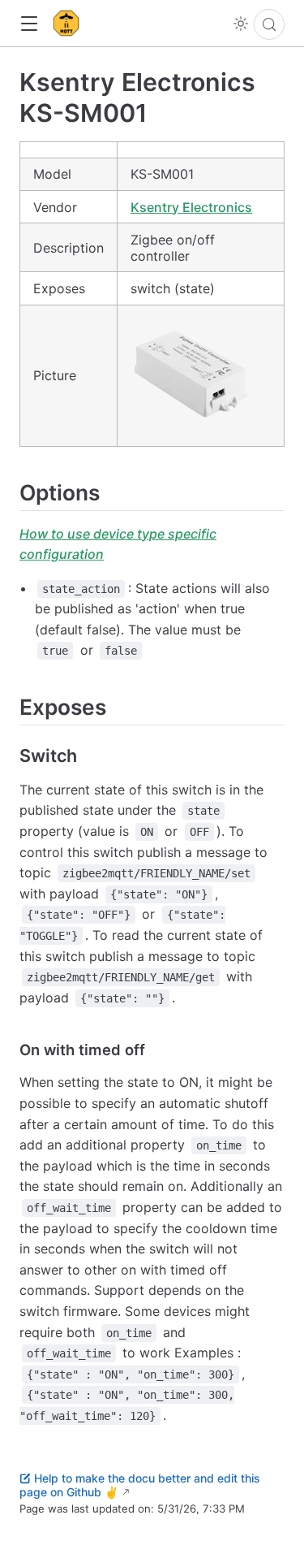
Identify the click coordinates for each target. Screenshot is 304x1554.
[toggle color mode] (241, 23)
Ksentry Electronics (191, 207)
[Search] (269, 24)
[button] (29, 24)
